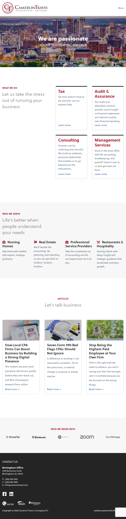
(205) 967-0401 (11, 482)
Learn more (69, 125)
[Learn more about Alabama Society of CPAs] (21, 503)
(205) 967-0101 (11, 479)
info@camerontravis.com (16, 484)
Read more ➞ (21, 389)
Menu (121, 8)
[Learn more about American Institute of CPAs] (8, 503)
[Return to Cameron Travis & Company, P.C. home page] (24, 7)
